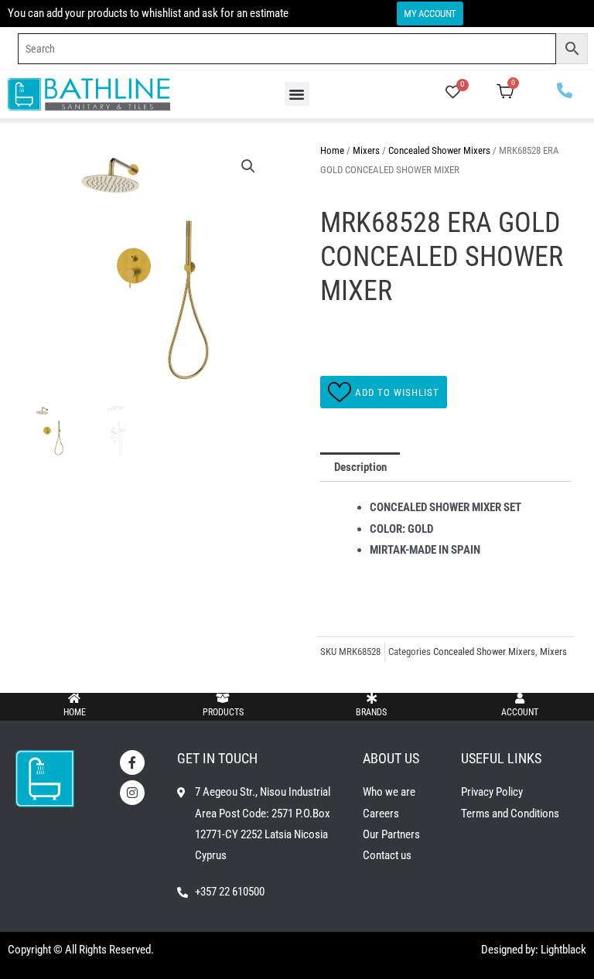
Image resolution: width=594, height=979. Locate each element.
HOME (74, 712)
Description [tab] (360, 467)
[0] (453, 94)
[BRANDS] (371, 698)
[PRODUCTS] (222, 698)
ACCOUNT (519, 712)
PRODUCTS (223, 712)
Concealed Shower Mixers (439, 150)
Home (332, 150)
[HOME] (74, 698)
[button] (297, 94)
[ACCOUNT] (519, 698)
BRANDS (371, 712)
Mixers (366, 150)
